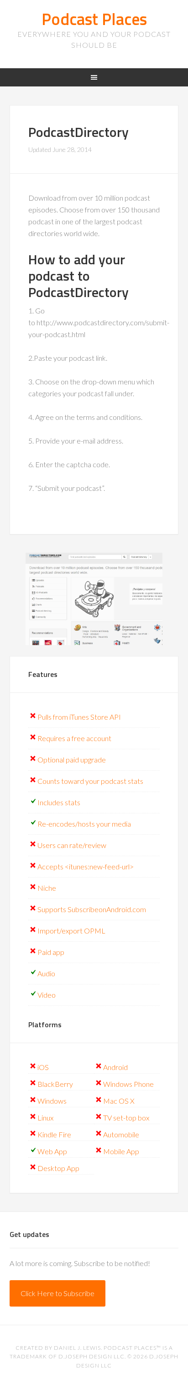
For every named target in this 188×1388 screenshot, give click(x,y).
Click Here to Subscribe (57, 1293)
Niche (46, 887)
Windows (52, 1100)
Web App (52, 1151)
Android (115, 1067)
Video (46, 994)
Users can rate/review (71, 845)
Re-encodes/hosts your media (84, 823)
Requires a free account (74, 738)
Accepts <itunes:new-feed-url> (85, 866)
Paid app (50, 952)
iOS (43, 1067)
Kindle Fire (54, 1134)
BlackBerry (55, 1084)
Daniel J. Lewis (77, 1347)
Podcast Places (94, 18)
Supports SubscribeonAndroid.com (91, 909)
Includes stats (58, 802)
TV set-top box (126, 1117)
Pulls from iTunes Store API (79, 716)
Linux (45, 1117)
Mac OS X (119, 1100)
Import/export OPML (71, 930)
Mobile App (121, 1151)
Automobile (121, 1134)
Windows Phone (128, 1084)
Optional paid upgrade (71, 759)
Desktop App (58, 1168)
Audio (46, 973)
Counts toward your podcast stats (90, 781)
